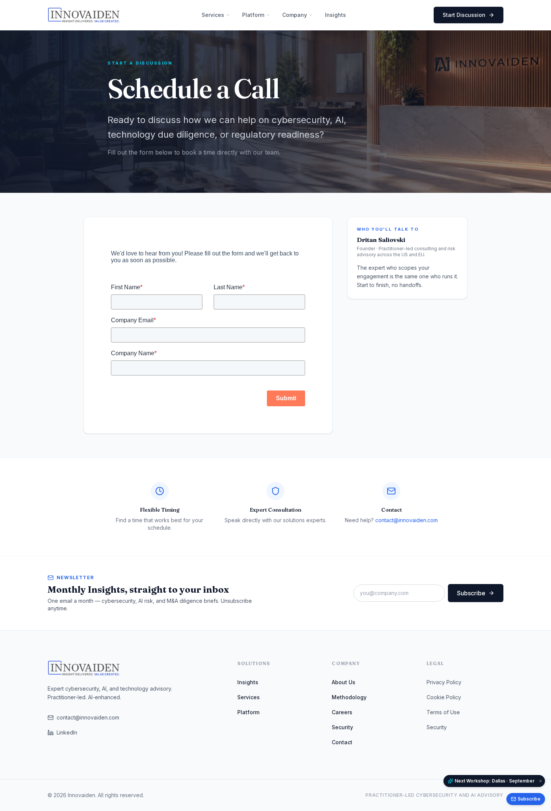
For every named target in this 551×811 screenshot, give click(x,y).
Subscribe (471, 593)
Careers (342, 712)
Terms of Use (443, 712)
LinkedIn (67, 732)
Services (248, 697)
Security (342, 727)
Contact (342, 742)
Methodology (349, 697)
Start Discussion (464, 15)
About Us (343, 682)
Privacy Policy (444, 682)
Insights (247, 682)
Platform (248, 712)
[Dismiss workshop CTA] (541, 781)
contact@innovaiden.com (406, 520)
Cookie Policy (444, 697)
